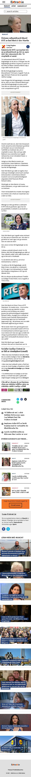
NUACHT (7, 6)
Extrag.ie (25, 378)
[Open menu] (4, 2)
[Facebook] (21, 399)
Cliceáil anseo (15, 505)
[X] (18, 399)
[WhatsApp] (18, 402)
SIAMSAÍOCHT (22, 6)
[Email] (25, 399)
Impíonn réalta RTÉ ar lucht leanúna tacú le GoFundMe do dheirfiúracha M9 (16, 425)
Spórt (15, 524)
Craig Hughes (11, 45)
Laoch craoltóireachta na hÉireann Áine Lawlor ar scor (15, 433)
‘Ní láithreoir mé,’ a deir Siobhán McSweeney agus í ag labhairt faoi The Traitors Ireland (14, 416)
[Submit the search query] (5, 11)
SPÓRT (13, 6)
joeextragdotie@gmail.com (14, 361)
